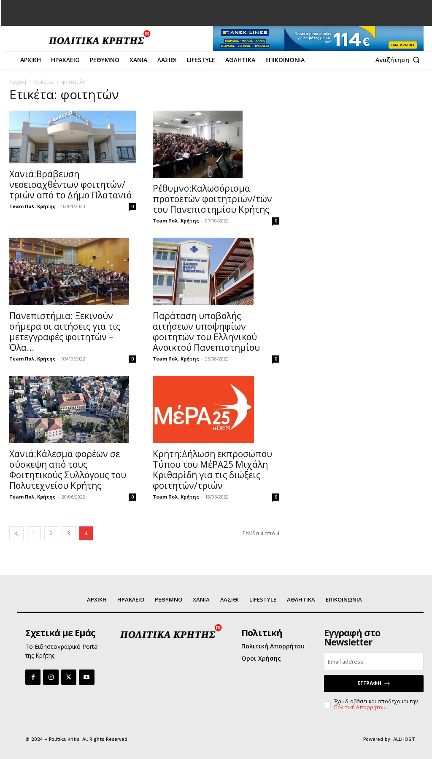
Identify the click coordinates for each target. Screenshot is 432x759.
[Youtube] (86, 677)
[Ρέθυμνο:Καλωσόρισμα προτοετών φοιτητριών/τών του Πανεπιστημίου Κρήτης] (216, 144)
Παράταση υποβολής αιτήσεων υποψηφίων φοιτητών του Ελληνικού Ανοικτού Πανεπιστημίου (206, 331)
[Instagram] (50, 677)
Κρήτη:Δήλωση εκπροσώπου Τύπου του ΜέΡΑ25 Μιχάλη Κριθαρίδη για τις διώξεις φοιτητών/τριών (212, 469)
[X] (68, 677)
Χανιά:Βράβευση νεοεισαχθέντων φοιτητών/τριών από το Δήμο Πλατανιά (70, 184)
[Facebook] (32, 677)
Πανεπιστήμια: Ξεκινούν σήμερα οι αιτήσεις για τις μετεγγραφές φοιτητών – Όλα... (64, 331)
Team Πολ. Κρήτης (32, 206)
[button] (399, 60)
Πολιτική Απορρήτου (360, 707)
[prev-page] (16, 533)
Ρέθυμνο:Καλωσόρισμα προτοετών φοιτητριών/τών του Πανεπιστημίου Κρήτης (212, 198)
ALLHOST (404, 739)
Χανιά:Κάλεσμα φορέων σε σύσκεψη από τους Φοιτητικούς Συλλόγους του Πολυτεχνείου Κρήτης (67, 469)
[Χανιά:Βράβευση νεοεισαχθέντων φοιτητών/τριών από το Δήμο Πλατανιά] (72, 137)
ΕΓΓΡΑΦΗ (369, 683)
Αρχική (17, 81)
